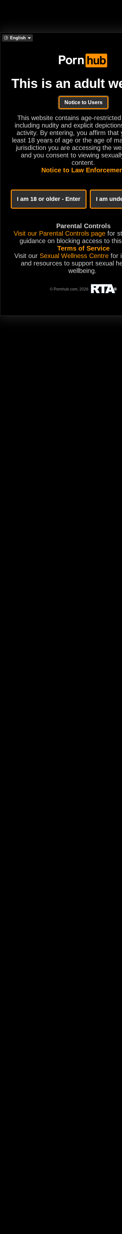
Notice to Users (83, 102)
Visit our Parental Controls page (59, 233)
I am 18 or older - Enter (48, 199)
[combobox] (17, 38)
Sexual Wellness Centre (74, 255)
